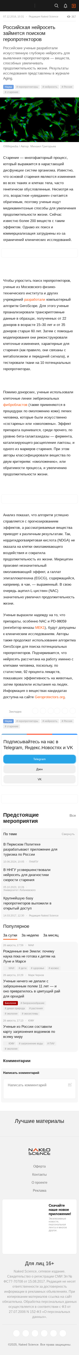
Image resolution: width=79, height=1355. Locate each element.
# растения (36, 1008)
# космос (54, 968)
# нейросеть (50, 86)
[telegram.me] (53, 1333)
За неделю (30, 935)
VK (40, 779)
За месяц (51, 935)
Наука (8, 86)
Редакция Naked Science (43, 16)
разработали (34, 300)
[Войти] (74, 6)
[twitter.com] (16, 1333)
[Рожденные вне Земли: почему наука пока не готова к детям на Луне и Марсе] (69, 956)
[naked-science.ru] (62, 1333)
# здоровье (37, 968)
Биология (10, 1003)
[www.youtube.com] (35, 1333)
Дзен (39, 769)
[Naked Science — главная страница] (21, 5)
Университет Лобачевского (19, 890)
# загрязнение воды (31, 1043)
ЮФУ (12, 1043)
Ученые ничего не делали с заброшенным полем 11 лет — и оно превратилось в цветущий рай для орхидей (31, 988)
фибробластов (15, 405)
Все (73, 816)
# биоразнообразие (32, 1003)
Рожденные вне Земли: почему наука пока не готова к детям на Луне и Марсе (29, 956)
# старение (11, 92)
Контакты (39, 1174)
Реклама (39, 1190)
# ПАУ (51, 1043)
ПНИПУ (33, 861)
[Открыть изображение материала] (39, 119)
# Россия (67, 86)
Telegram (39, 759)
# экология (11, 1013)
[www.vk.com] (25, 1333)
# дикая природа (15, 1008)
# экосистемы (30, 1013)
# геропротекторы (27, 86)
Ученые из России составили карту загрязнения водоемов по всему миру (29, 1032)
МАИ (11, 968)
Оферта (39, 1166)
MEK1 (40, 628)
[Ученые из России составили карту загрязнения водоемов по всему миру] (69, 1031)
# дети (23, 968)
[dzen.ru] (44, 1333)
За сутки (10, 935)
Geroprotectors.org (50, 697)
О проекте (39, 1182)
